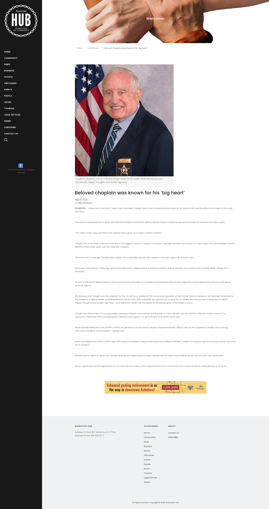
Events (8, 89)
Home (7, 51)
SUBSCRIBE (173, 437)
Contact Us (11, 133)
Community (11, 58)
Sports (8, 77)
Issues (7, 102)
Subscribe (10, 127)
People (8, 95)
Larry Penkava (85, 203)
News (7, 64)
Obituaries (10, 83)
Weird (7, 121)
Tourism (9, 108)
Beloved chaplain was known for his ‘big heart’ (126, 48)
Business (9, 70)
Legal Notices (12, 114)
